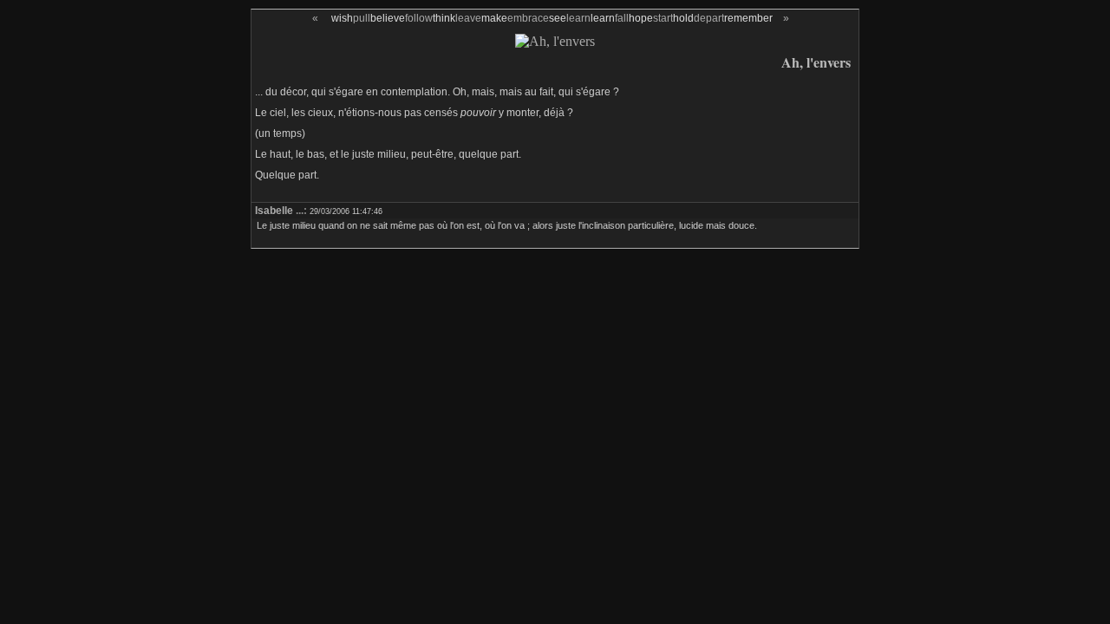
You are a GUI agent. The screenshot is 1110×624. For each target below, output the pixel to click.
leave (468, 18)
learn (578, 18)
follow (419, 18)
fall (622, 18)
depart (709, 18)
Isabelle (274, 211)
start (663, 18)
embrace (528, 18)
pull (361, 18)
